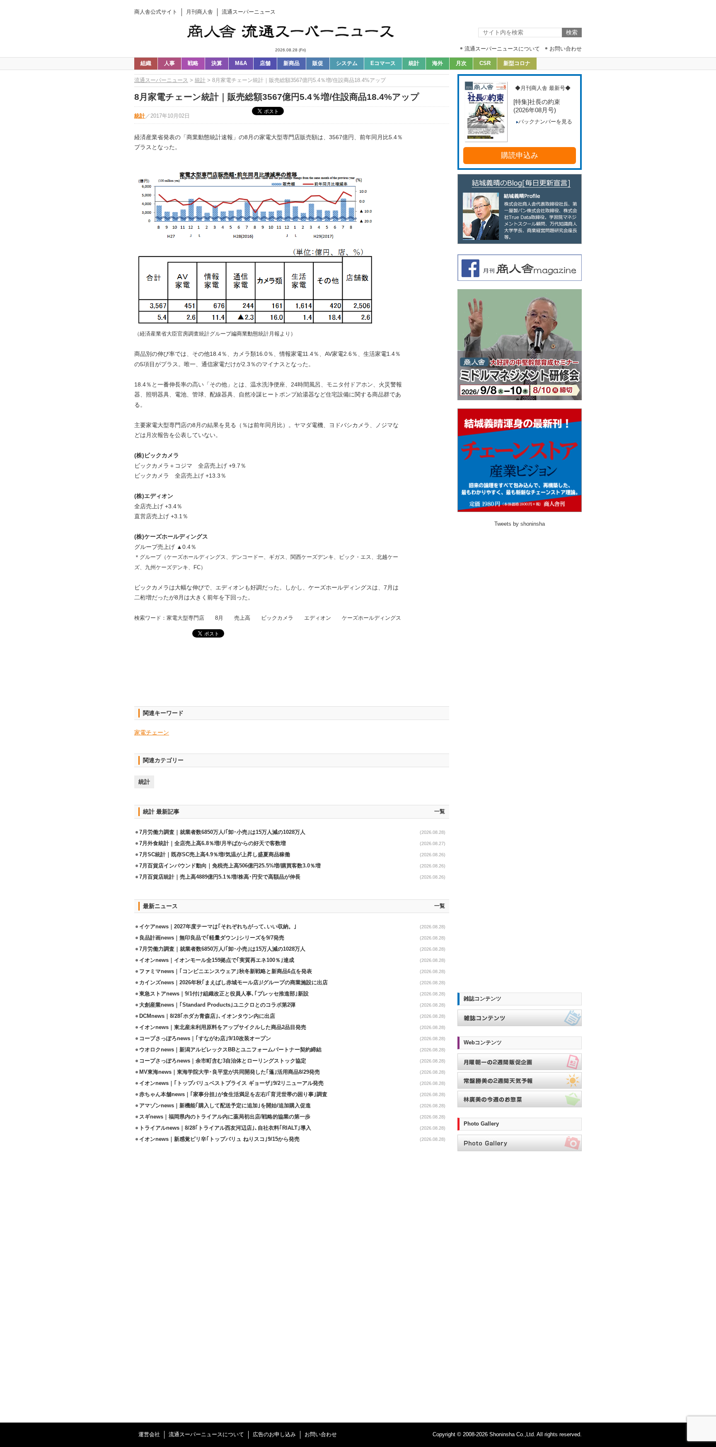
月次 (461, 63)
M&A (241, 63)
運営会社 (149, 1434)
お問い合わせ (321, 1434)
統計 (414, 63)
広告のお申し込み (274, 1434)
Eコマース (383, 63)
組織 (145, 63)
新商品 (291, 63)
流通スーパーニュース (161, 80)
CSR (485, 63)
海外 (437, 63)
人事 (169, 63)
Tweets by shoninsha (519, 524)
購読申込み (519, 155)
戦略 (193, 63)
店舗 (265, 63)
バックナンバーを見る (545, 122)
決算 (216, 63)
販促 (317, 63)
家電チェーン (151, 732)
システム (347, 63)
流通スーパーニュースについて (206, 1434)
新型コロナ (516, 63)
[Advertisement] (292, 677)
